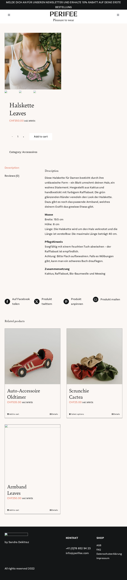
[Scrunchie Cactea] (94, 356)
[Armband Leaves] (32, 452)
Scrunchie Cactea (79, 393)
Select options (77, 414)
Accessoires (29, 152)
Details (55, 414)
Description (12, 167)
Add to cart (41, 136)
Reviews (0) (12, 175)
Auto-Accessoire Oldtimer (23, 393)
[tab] (20, 168)
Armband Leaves (16, 489)
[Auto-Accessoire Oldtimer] (32, 356)
